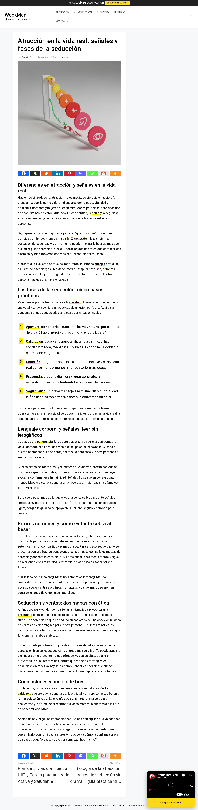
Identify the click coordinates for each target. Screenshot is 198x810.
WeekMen (15, 15)
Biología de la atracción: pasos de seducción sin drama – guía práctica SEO (95, 775)
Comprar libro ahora (170, 802)
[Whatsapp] (92, 173)
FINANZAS (119, 12)
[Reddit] (46, 173)
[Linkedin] (57, 173)
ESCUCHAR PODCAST (117, 3)
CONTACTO (62, 20)
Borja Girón (27, 57)
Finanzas (64, 57)
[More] (115, 173)
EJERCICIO (103, 12)
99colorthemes (139, 805)
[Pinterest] (69, 173)
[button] (192, 16)
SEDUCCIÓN (62, 12)
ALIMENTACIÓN (83, 12)
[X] (35, 173)
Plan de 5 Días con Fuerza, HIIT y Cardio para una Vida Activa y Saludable (43, 775)
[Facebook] (23, 173)
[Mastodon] (80, 173)
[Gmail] (103, 173)
